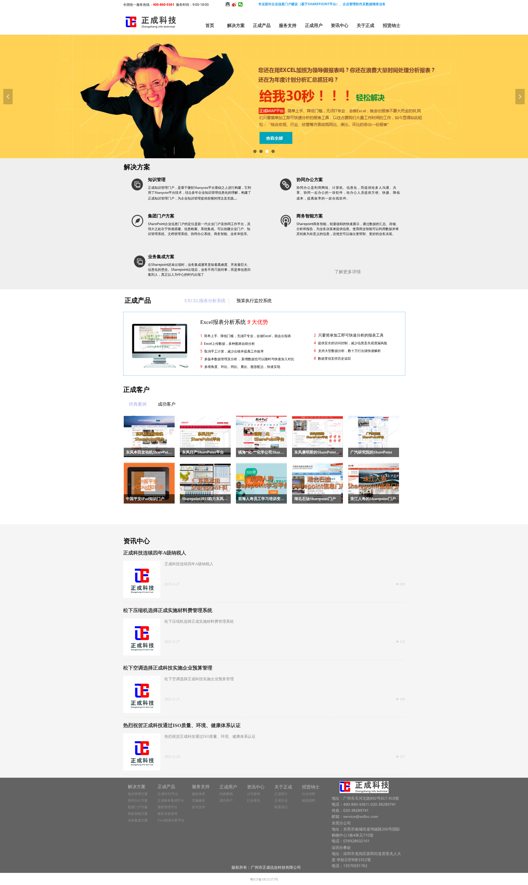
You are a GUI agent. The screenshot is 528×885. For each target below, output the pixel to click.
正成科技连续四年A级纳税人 (154, 553)
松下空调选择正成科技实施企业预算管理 (167, 668)
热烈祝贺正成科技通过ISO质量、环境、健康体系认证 (182, 725)
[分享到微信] (240, 4)
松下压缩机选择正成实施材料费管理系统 (167, 610)
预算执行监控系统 (254, 300)
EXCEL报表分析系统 (205, 300)
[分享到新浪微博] (234, 4)
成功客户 (166, 404)
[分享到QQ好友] (228, 4)
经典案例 (138, 404)
